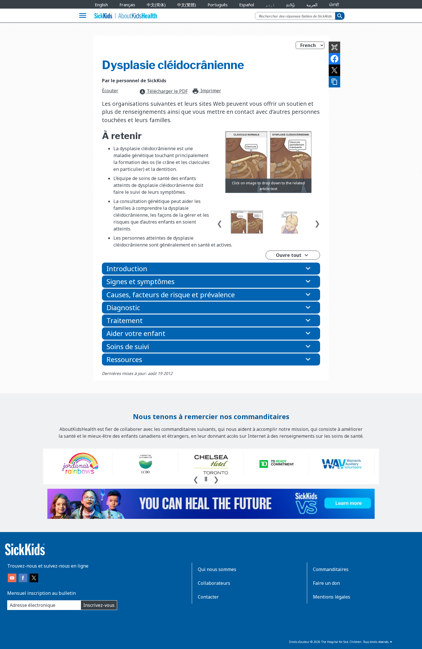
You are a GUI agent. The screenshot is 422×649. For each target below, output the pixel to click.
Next (317, 222)
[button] (211, 269)
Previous (219, 222)
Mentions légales (331, 597)
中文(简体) (156, 4)
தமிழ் (290, 4)
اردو (270, 4)
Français (127, 4)
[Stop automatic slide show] (205, 479)
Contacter (208, 597)
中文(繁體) (186, 4)
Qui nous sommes (217, 569)
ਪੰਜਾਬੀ (334, 4)
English (101, 4)
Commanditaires (331, 569)
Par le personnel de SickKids (134, 80)
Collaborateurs (214, 583)
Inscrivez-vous (99, 605)
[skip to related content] (268, 162)
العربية (312, 4)
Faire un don (326, 583)
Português (218, 4)
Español (246, 4)
